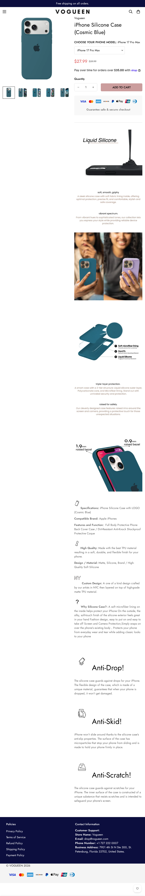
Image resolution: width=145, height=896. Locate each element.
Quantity (79, 79)
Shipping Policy (15, 849)
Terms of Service (15, 837)
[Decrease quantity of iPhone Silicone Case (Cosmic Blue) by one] (78, 87)
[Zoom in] (63, 23)
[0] (138, 12)
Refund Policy (14, 843)
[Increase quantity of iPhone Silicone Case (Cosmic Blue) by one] (93, 87)
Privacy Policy (14, 831)
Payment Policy (15, 855)
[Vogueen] (72, 11)
